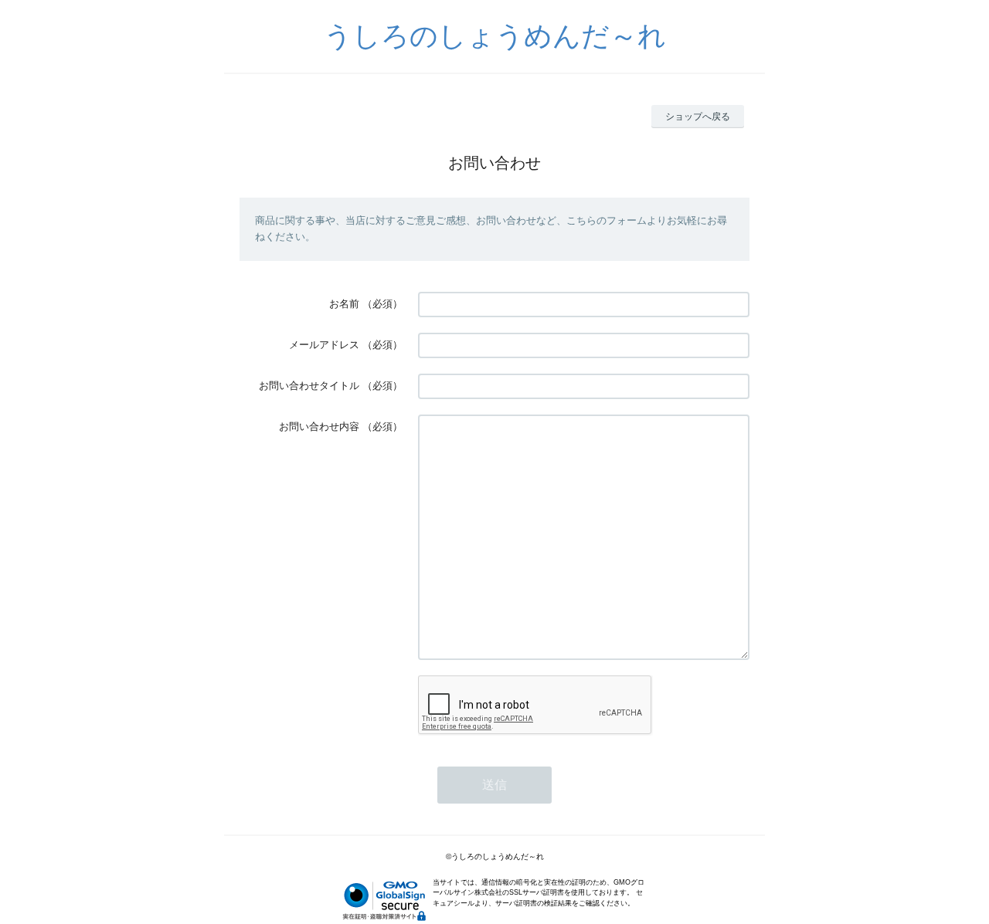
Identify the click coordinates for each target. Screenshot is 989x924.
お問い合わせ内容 (319, 426)
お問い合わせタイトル (309, 385)
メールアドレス (324, 344)
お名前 (344, 304)
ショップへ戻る (697, 116)
